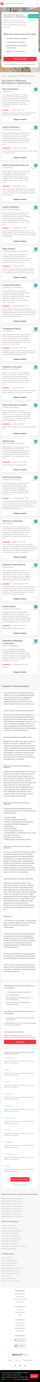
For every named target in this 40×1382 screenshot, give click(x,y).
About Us (20, 1310)
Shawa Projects (9, 606)
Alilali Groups (9, 441)
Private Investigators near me (10, 1273)
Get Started (20, 1042)
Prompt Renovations (11, 285)
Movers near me (6, 1258)
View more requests (20, 1185)
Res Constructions (10, 89)
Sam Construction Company (15, 405)
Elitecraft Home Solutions (14, 565)
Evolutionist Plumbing (12, 477)
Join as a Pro (20, 1296)
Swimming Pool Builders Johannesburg (13, 1246)
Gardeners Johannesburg (9, 1244)
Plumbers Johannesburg (9, 1228)
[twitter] (20, 1365)
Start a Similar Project (20, 1179)
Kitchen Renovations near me (10, 1271)
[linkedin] (25, 1365)
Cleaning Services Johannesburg (11, 1231)
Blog (20, 1315)
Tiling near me (5, 1276)
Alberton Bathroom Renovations (11, 1198)
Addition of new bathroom (15, 51)
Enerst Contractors (11, 127)
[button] (37, 3)
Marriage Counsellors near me (11, 1281)
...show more (6, 106)
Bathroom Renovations (26, 76)
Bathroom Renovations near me (11, 1268)
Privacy (17, 1360)
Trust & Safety (20, 1325)
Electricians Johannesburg (9, 1233)
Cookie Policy (27, 1360)
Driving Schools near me (9, 1263)
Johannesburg (12, 76)
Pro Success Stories (20, 1299)
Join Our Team (20, 1312)
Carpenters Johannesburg (9, 1236)
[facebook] (15, 1365)
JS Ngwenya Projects (12, 329)
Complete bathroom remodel (16, 38)
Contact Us (20, 1331)
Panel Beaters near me (8, 1278)
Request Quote (20, 1328)
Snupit (3, 76)
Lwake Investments (11, 207)
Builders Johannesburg (8, 1226)
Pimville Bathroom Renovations (11, 1209)
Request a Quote (20, 119)
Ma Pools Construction (13, 521)
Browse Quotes (20, 1294)
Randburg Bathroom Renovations (12, 1211)
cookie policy (9, 1379)
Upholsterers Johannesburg (10, 1241)
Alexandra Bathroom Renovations (12, 1216)
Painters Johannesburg (8, 1249)
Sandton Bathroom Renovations (11, 1214)
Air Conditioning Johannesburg (11, 1238)
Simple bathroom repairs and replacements (16, 47)
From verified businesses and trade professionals (20, 64)
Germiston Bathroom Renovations (12, 1206)
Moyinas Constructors (12, 367)
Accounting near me (7, 1265)
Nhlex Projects (9, 249)
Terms (10, 1360)
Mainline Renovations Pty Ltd (15, 165)
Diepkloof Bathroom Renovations (12, 1201)
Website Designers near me (10, 1260)
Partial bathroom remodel (15, 42)
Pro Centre (20, 1302)
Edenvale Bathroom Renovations (11, 1204)
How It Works (20, 1323)
